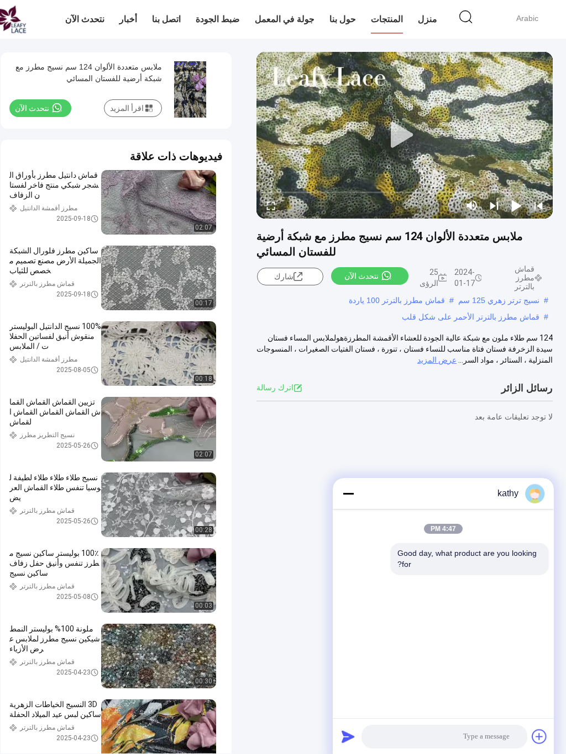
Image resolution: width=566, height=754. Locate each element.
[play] (404, 135)
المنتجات (387, 19)
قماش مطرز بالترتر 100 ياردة (397, 300)
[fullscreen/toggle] (271, 205)
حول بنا (342, 19)
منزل (427, 19)
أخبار (128, 19)
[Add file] (539, 736)
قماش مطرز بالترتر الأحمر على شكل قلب (470, 316)
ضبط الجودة (218, 19)
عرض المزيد (437, 359)
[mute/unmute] (472, 205)
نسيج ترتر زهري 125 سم (498, 300)
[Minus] (348, 493)
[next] (494, 205)
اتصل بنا (166, 19)
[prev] (538, 205)
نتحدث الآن (84, 19)
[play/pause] (516, 205)
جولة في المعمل (285, 19)
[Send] (348, 736)
